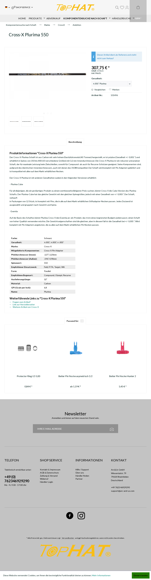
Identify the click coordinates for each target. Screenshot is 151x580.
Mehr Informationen (101, 575)
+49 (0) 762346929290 (16, 479)
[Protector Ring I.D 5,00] (28, 348)
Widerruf (44, 479)
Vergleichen (99, 89)
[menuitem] (22, 7)
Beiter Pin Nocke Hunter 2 (122, 376)
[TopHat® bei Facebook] (69, 516)
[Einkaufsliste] (122, 7)
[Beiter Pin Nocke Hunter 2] (122, 348)
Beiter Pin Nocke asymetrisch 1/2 (75, 376)
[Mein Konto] (127, 7)
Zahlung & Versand (49, 475)
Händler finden (82, 475)
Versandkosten (68, 538)
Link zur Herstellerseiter (23, 304)
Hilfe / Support (82, 469)
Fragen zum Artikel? (21, 302)
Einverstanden (141, 575)
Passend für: (75, 321)
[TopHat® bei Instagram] (81, 516)
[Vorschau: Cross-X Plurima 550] (14, 121)
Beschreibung (75, 142)
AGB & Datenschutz (49, 472)
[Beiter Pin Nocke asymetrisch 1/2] (75, 348)
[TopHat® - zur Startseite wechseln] (75, 7)
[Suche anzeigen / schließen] (117, 7)
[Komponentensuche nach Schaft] (86, 18)
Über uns (80, 472)
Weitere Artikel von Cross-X (25, 307)
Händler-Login (46, 482)
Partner (79, 479)
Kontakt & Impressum (50, 469)
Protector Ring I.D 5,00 (28, 376)
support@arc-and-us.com (122, 491)
